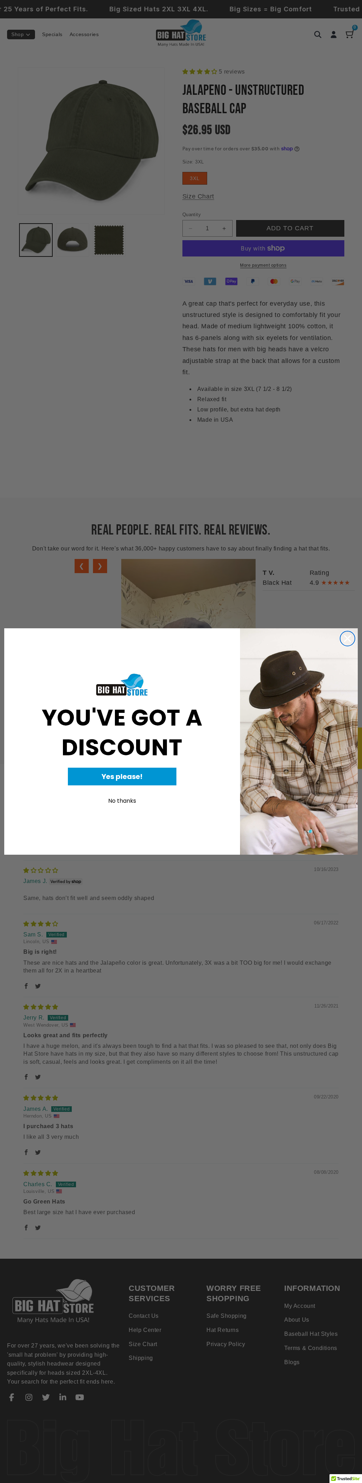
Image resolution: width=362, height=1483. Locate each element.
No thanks (122, 801)
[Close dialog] (347, 638)
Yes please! (121, 776)
